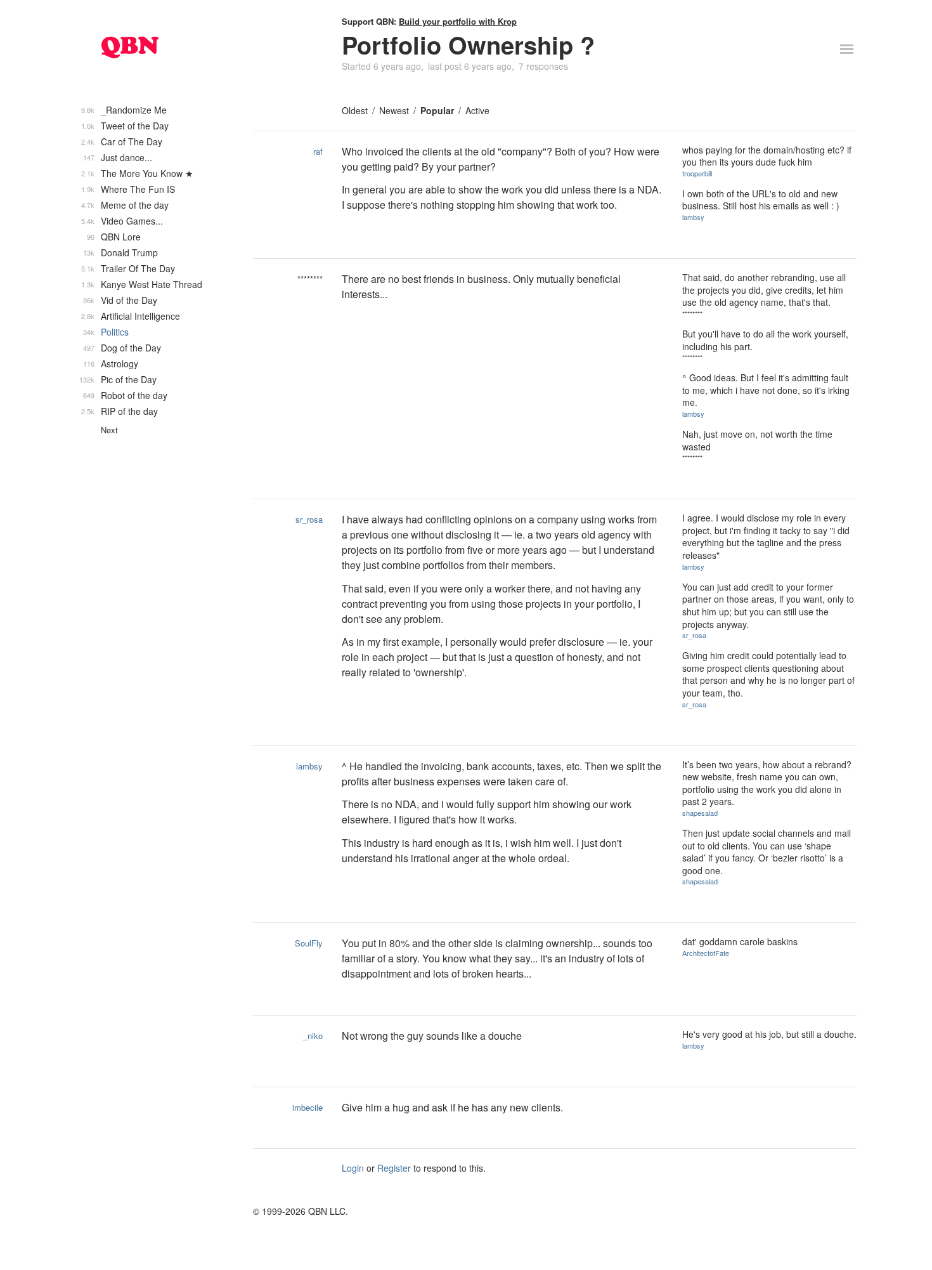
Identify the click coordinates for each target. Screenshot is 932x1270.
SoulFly (309, 943)
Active (477, 110)
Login (353, 1168)
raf (318, 151)
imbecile (307, 1107)
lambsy (693, 217)
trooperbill (697, 173)
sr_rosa (309, 519)
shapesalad (700, 813)
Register (394, 1168)
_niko (313, 1036)
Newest (394, 110)
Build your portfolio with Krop (458, 21)
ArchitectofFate (705, 953)
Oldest (355, 110)
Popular (437, 110)
